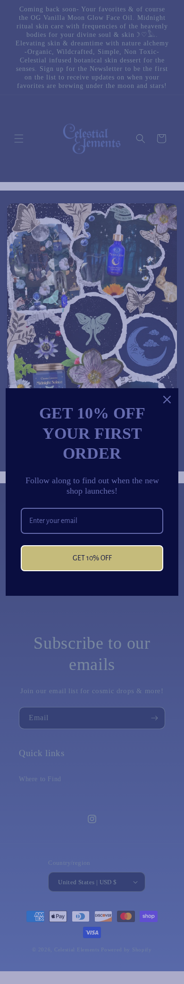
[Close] (167, 399)
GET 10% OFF (92, 558)
